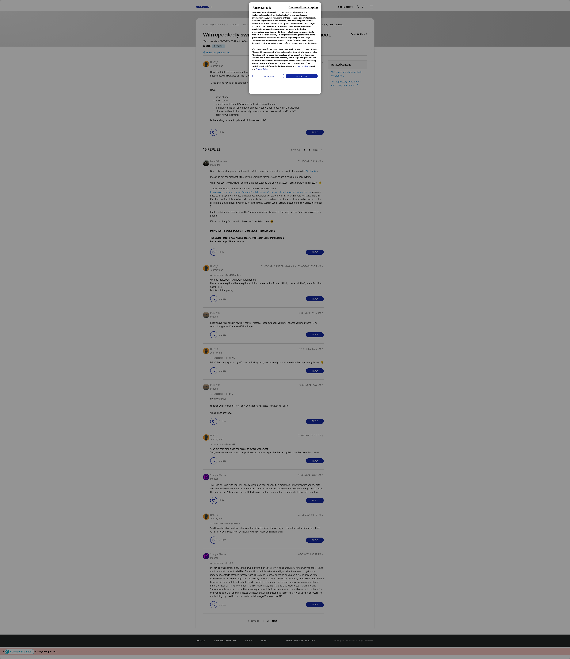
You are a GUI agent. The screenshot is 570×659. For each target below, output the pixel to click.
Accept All (301, 76)
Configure (268, 77)
